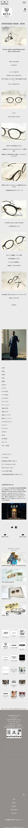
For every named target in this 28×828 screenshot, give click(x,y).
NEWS (14, 802)
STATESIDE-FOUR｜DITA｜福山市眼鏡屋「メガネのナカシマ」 (14, 827)
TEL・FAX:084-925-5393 (14, 721)
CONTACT (14, 813)
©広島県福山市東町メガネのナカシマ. (14, 819)
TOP (14, 799)
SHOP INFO (14, 809)
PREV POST (5, 536)
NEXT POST (22, 536)
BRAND (14, 806)
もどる (24, 11)
